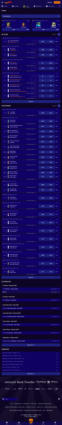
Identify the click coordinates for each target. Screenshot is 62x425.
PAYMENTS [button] (26, 403)
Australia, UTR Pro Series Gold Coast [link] (11, 46)
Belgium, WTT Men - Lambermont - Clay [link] (12, 355)
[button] (31, 38)
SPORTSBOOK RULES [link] (51, 407)
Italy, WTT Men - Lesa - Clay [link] (10, 181)
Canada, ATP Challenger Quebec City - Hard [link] (13, 364)
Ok (31, 420)
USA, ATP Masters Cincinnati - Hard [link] (11, 38)
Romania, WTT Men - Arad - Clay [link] (11, 227)
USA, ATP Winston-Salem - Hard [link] (11, 117)
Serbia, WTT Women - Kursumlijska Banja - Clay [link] (14, 243)
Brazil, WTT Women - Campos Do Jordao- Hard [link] (13, 361)
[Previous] (3, 25)
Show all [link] (54, 34)
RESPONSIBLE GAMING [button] (16, 410)
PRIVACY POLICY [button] (31, 407)
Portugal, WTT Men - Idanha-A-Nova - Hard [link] (13, 219)
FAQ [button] (43, 410)
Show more (30, 345)
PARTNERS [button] (49, 410)
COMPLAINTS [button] (18, 403)
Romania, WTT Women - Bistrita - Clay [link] (12, 235)
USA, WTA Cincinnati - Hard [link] (10, 109)
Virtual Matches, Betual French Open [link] (11, 72)
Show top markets (30, 44)
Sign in (50, 2)
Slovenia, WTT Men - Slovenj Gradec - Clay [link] (13, 251)
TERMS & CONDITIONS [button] (44, 403)
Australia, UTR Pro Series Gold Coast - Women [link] (13, 59)
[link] (8, 2)
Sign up (57, 2)
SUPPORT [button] (34, 403)
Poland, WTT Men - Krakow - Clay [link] (11, 210)
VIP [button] (12, 403)
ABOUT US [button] (40, 407)
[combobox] (10, 399)
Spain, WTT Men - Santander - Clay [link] (11, 260)
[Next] (59, 25)
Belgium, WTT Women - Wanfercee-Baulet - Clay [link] (14, 358)
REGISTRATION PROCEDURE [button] (32, 410)
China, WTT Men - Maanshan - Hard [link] (11, 367)
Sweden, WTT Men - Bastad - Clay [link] (11, 268)
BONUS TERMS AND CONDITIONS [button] (15, 407)
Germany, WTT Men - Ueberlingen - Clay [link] (12, 370)
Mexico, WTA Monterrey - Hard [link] (10, 194)
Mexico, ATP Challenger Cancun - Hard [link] (12, 202)
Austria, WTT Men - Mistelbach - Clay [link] (11, 352)
